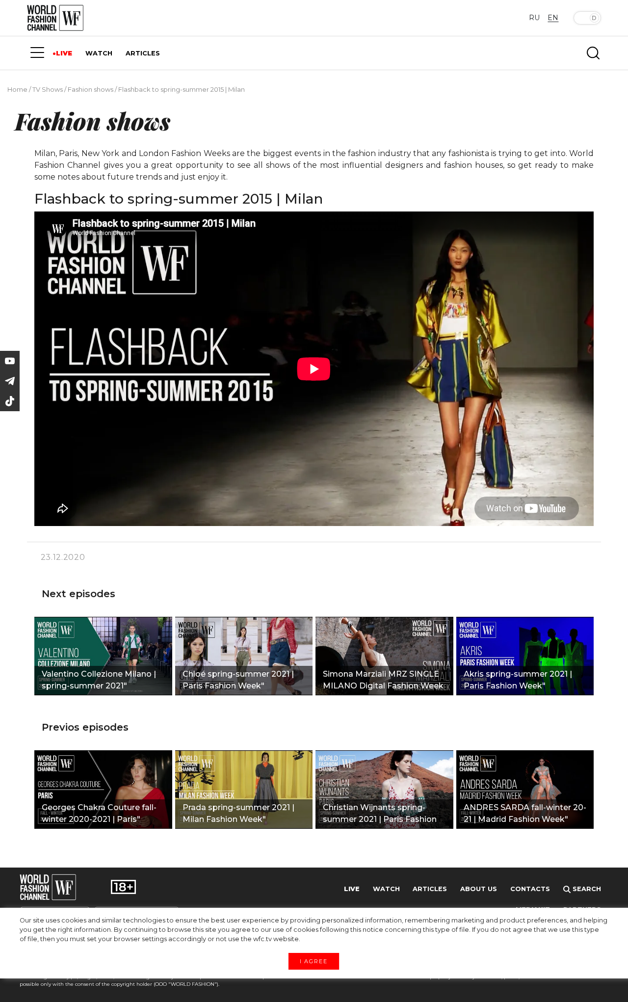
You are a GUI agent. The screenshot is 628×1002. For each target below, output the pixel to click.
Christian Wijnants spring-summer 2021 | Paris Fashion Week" (380, 814)
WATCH (98, 53)
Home (17, 89)
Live (352, 889)
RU (534, 17)
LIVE (64, 53)
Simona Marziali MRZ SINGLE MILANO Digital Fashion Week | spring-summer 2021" (383, 681)
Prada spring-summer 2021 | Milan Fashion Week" (238, 813)
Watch (386, 889)
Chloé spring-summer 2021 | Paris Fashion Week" (238, 679)
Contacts (530, 889)
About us (478, 889)
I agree (314, 960)
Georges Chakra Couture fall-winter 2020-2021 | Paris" (99, 813)
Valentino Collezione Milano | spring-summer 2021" (99, 679)
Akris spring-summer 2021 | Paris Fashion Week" (518, 679)
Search (586, 889)
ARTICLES (143, 53)
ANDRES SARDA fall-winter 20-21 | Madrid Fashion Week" (525, 813)
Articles (430, 889)
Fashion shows (90, 89)
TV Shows (47, 89)
